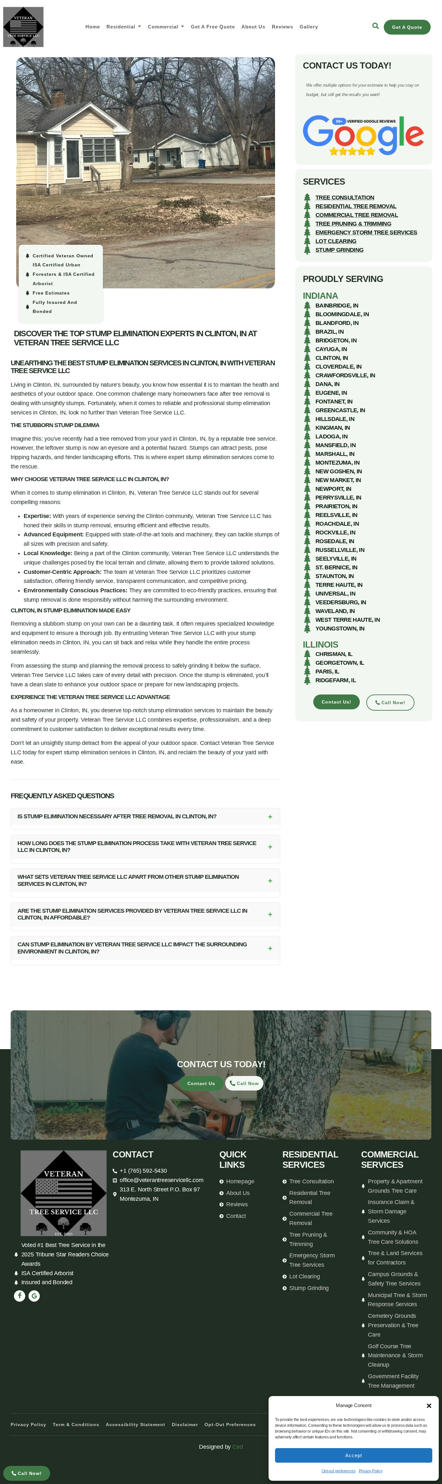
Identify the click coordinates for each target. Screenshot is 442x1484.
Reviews (282, 26)
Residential (120, 26)
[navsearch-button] (375, 27)
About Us (253, 26)
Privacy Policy (370, 1471)
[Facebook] (19, 1296)
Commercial (163, 26)
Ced (237, 1447)
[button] (429, 1406)
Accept (353, 1455)
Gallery (309, 26)
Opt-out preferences (338, 1471)
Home (92, 26)
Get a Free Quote (213, 26)
